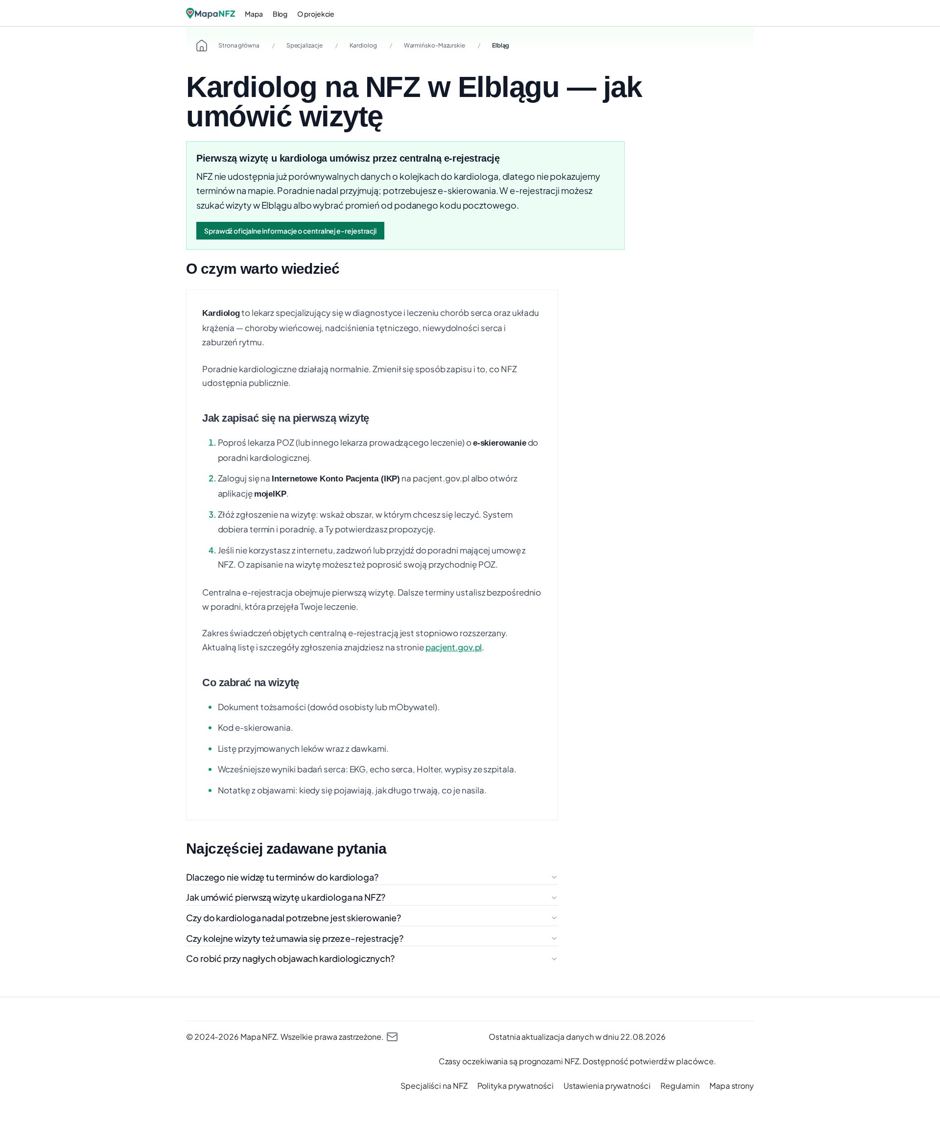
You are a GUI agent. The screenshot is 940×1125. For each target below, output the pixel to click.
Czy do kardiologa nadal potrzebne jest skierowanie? (293, 917)
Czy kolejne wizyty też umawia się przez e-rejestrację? (294, 938)
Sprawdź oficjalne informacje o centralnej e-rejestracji (290, 230)
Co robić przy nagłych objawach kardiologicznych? (290, 958)
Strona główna (238, 45)
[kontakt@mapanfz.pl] (392, 1037)
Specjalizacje (304, 45)
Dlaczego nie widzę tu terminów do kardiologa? (282, 877)
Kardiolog (363, 45)
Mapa (254, 13)
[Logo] (210, 13)
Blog (280, 13)
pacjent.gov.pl (453, 647)
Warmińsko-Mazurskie (434, 45)
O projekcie (315, 13)
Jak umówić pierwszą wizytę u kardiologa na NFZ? (285, 897)
